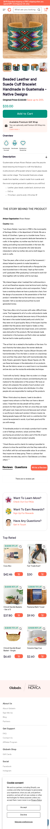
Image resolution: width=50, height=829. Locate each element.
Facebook (7, 767)
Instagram (7, 771)
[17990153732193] (19, 574)
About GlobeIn (9, 709)
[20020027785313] (19, 656)
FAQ (5, 734)
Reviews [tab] (7, 467)
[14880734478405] (19, 615)
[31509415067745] (42, 656)
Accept (23, 807)
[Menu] (4, 9)
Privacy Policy (36, 800)
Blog (5, 717)
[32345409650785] (42, 615)
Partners (6, 722)
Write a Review (39, 467)
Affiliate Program (10, 742)
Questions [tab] (21, 467)
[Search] (39, 10)
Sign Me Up (8, 713)
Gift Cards (7, 754)
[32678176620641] (42, 574)
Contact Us (7, 738)
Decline (23, 815)
